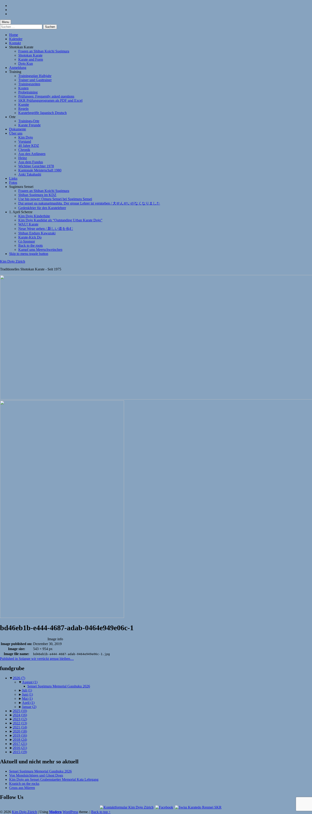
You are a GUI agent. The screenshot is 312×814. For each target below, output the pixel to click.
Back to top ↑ (101, 812)
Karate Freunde (29, 125)
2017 (20, 744)
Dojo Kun (25, 63)
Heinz (22, 158)
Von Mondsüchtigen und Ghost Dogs (36, 775)
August (29, 682)
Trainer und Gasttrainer (35, 80)
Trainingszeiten (29, 84)
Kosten (23, 88)
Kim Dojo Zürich (12, 261)
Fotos (13, 182)
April (28, 703)
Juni (27, 694)
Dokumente (17, 129)
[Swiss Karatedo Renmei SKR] (198, 807)
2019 (20, 735)
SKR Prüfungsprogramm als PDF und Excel (50, 100)
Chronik (24, 150)
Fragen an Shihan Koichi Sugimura (43, 51)
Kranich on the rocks (24, 783)
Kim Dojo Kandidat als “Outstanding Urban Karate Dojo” (60, 220)
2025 (20, 711)
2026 (19, 678)
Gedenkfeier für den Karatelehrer (42, 208)
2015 (20, 752)
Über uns (15, 133)
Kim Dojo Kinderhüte (34, 216)
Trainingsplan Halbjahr (34, 76)
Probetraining (28, 92)
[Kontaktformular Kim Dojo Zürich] (126, 807)
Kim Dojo (25, 137)
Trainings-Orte (28, 121)
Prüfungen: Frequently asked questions (46, 96)
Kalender (15, 39)
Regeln (23, 109)
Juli (27, 690)
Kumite (23, 104)
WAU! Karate (28, 224)
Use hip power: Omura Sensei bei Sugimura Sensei (55, 199)
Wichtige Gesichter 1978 (36, 166)
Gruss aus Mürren (22, 788)
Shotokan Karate (30, 55)
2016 (20, 748)
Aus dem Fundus (30, 162)
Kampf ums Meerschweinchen (40, 249)
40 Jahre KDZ (28, 146)
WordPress (70, 812)
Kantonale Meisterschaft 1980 (39, 170)
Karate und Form (30, 59)
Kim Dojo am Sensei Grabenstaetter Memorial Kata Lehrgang (53, 779)
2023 (20, 719)
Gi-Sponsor (26, 241)
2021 (20, 727)
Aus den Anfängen (31, 154)
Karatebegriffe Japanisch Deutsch (42, 113)
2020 (20, 731)
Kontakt (15, 43)
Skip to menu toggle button (28, 254)
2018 (20, 739)
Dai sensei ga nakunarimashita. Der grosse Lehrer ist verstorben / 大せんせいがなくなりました (89, 203)
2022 (20, 723)
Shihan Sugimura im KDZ (37, 195)
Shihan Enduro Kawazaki (37, 233)
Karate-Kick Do (30, 237)
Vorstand (24, 141)
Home (13, 35)
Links (13, 178)
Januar (29, 707)
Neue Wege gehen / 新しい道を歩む (45, 229)
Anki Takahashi (29, 174)
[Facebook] (164, 807)
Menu (5, 22)
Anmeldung (17, 68)
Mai (27, 698)
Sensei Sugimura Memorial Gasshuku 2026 (58, 686)
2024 (20, 715)
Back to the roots (30, 245)
